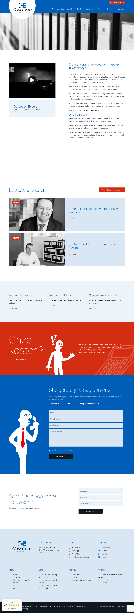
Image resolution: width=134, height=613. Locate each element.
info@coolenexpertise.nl (89, 404)
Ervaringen (16, 578)
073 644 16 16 (118, 3)
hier (73, 132)
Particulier (75, 575)
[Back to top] (130, 609)
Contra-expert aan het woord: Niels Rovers (92, 245)
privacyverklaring (72, 450)
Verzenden (60, 456)
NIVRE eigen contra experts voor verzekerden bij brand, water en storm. (44, 606)
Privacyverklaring (22, 609)
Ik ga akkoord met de (64, 450)
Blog (14, 585)
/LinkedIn (105, 554)
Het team (105, 580)
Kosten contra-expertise (21, 580)
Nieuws (16, 203)
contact (73, 138)
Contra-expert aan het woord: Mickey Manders (93, 210)
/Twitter (104, 551)
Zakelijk (75, 578)
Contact (15, 588)
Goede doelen (107, 583)
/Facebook (106, 548)
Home (15, 575)
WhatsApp (70, 404)
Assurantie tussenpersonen (82, 580)
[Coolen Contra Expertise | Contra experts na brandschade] (22, 11)
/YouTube (105, 557)
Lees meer (73, 219)
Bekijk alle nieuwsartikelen (111, 190)
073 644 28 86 (77, 554)
